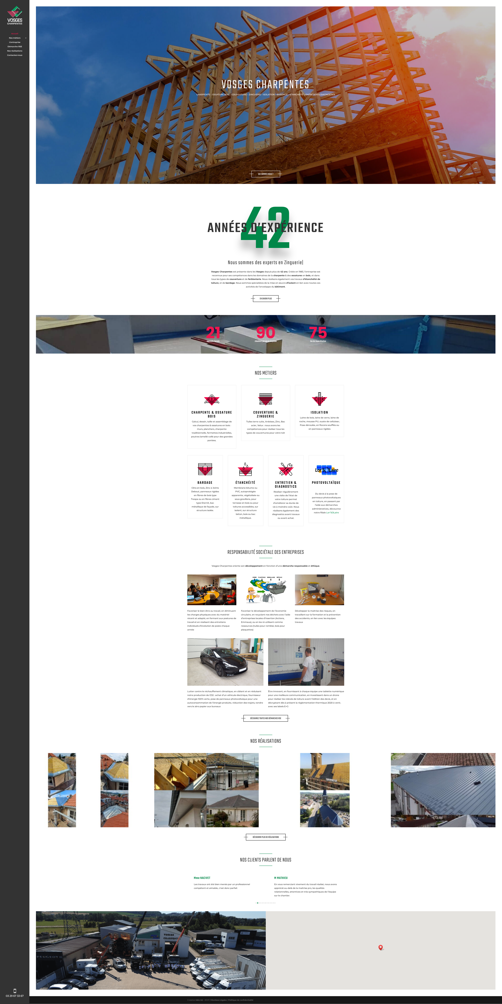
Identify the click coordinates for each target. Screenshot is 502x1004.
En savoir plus (266, 299)
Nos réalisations (14, 51)
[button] (256, 902)
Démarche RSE (15, 47)
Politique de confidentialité (240, 1000)
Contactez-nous (14, 55)
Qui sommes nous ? (265, 174)
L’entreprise (14, 42)
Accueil (14, 34)
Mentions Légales (219, 1000)
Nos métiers (14, 38)
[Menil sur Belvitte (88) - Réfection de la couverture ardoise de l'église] (325, 826)
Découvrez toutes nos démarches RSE (265, 718)
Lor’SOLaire (332, 512)
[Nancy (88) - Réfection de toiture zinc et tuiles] (88, 826)
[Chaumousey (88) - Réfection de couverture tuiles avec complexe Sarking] (206, 826)
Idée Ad (199, 1000)
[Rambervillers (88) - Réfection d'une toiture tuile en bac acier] (443, 826)
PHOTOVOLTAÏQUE (326, 483)
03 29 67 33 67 (15, 995)
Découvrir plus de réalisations (266, 837)
